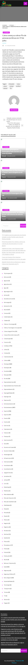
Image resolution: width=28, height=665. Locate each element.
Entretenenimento (8, 404)
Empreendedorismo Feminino (11, 385)
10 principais (7, 273)
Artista (6, 295)
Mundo (6, 516)
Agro (5, 288)
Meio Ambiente (8, 494)
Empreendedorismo (9, 382)
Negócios (6, 527)
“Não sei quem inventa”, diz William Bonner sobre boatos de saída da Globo (13, 214)
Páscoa (6, 541)
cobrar (5, 86)
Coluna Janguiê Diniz (9, 331)
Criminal (6, 353)
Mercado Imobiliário (9, 501)
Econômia (6, 371)
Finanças (6, 436)
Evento (6, 418)
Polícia (5, 548)
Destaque (6, 364)
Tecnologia (7, 585)
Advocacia (6, 277)
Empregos (6, 396)
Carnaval (6, 313)
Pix (11, 88)
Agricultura (7, 284)
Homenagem (7, 454)
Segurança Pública (8, 574)
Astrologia (6, 302)
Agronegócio (7, 291)
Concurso (6, 342)
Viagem (6, 603)
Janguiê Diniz (7, 472)
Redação (4, 156)
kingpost (4, 177)
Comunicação (7, 338)
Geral (5, 443)
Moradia (6, 512)
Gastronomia (7, 440)
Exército (6, 425)
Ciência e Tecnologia (9, 324)
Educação (6, 375)
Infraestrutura (7, 458)
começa (11, 86)
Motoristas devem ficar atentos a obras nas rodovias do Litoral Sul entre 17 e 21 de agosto (13, 243)
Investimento (7, 465)
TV (4, 596)
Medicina (6, 490)
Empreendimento (8, 389)
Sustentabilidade (8, 581)
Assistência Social (8, 298)
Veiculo (6, 599)
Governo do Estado (9, 447)
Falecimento (7, 429)
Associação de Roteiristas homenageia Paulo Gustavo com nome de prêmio (12, 151)
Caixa (18, 84)
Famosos (6, 432)
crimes (5, 349)
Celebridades (7, 317)
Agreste (6, 280)
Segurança (6, 570)
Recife (5, 559)
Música (6, 519)
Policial (6, 552)
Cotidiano (11, 25)
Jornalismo (6, 476)
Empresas (6, 400)
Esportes (6, 414)
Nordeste (6, 530)
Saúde (5, 567)
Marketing (6, 487)
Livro (5, 483)
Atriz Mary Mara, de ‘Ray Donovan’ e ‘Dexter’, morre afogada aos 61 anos (13, 172)
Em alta (6, 378)
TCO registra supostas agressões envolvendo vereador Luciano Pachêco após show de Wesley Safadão (14, 237)
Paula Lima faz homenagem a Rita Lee (12, 194)
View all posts (14, 109)
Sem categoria (7, 577)
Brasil (5, 309)
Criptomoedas (7, 356)
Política (6, 556)
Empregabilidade (8, 393)
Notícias (6, 534)
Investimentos (7, 469)
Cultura (6, 360)
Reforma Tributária (9, 563)
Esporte (6, 411)
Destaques (6, 367)
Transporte (7, 588)
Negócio (6, 523)
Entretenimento (8, 407)
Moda (5, 509)
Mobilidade (7, 505)
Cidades (6, 320)
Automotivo (7, 306)
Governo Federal (8, 451)
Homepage (4, 25)
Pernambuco (7, 545)
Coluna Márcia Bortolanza (11, 335)
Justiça (5, 480)
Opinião (6, 538)
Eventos (6, 422)
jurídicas (18, 86)
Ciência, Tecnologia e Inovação (12, 327)
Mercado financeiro (9, 498)
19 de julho (11, 84)
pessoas (5, 88)
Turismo (6, 592)
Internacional (7, 461)
